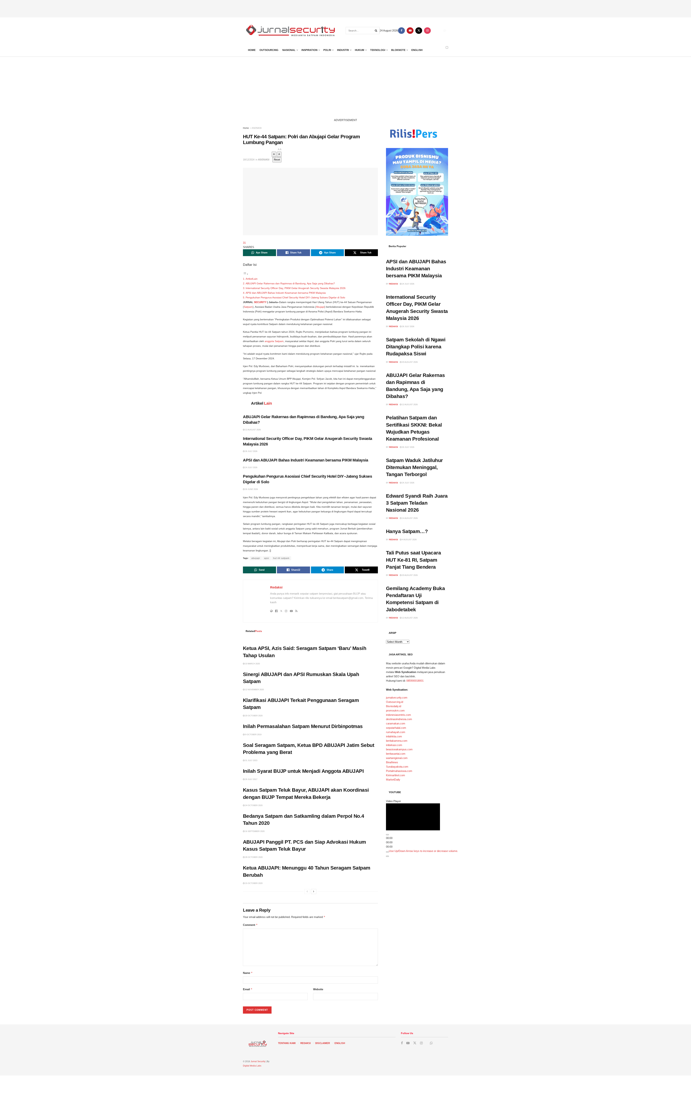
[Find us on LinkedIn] (436, 30)
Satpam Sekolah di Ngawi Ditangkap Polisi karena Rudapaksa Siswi (415, 346)
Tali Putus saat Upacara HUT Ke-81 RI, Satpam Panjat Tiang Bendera (413, 560)
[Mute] (387, 859)
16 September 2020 (255, 831)
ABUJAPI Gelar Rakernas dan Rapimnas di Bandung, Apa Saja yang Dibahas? (290, 283)
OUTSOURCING (268, 50)
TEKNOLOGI (377, 50)
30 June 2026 (251, 489)
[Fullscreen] (387, 864)
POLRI (327, 50)
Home (246, 128)
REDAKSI (305, 1043)
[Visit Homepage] (290, 30)
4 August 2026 (409, 539)
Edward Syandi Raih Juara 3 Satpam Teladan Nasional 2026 (417, 503)
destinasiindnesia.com (399, 719)
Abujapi (320, 306)
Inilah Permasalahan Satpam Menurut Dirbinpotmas (303, 726)
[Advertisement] (345, 8)
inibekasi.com (394, 745)
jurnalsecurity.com (396, 697)
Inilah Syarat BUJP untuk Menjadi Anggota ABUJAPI (303, 771)
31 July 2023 (251, 760)
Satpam (248, 306)
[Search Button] (376, 30)
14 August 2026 (409, 518)
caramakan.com (395, 723)
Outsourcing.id (394, 701)
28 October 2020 (254, 857)
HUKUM (359, 50)
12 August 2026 (253, 430)
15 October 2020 (254, 883)
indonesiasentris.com (398, 714)
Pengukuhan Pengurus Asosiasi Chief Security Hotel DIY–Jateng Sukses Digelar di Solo (295, 297)
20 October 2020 (254, 716)
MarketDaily (393, 779)
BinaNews (392, 762)
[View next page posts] (313, 891)
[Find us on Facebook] (401, 30)
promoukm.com (395, 710)
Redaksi (276, 587)
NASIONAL (288, 50)
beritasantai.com (395, 753)
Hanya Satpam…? (407, 531)
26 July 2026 (251, 451)
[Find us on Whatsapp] (444, 30)
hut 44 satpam (281, 558)
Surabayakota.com (397, 766)
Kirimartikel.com (395, 775)
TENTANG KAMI (287, 1043)
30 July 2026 (407, 447)
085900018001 (415, 680)
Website (318, 989)
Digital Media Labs (252, 1066)
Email (247, 989)
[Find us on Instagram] (427, 30)
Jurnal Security (258, 1061)
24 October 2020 (254, 805)
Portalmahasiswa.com (399, 770)
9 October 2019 (253, 734)
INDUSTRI (343, 50)
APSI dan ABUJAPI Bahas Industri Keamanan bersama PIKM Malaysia (286, 292)
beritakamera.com (396, 740)
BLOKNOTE (398, 50)
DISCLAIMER (322, 1043)
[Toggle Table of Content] (245, 274)
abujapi (255, 558)
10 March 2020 (252, 664)
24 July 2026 (251, 467)
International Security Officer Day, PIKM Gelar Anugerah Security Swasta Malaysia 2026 (296, 288)
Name (248, 973)
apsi (266, 558)
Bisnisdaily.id (393, 706)
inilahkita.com (394, 736)
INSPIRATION (309, 50)
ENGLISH (417, 50)
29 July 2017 (251, 779)
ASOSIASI (256, 128)
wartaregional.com (397, 757)
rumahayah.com (395, 732)
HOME (252, 50)
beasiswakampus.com (399, 749)
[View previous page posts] (307, 891)
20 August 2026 (409, 362)
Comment (250, 925)
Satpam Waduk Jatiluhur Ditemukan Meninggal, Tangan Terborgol (414, 467)
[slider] (423, 858)
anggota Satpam (274, 341)
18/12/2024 (248, 159)
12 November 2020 (254, 689)
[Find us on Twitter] (418, 30)
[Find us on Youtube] (410, 30)
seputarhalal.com (396, 727)
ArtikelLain (252, 278)
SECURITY (260, 302)
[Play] (387, 842)
